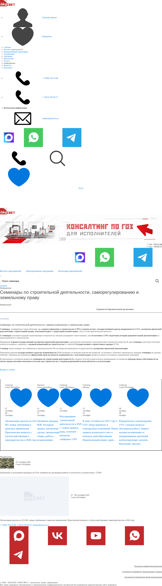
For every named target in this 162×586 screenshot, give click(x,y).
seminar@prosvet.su (50, 118)
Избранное (47, 36)
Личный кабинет (49, 17)
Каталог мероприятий (13, 49)
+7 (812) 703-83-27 (50, 97)
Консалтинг (9, 59)
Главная (7, 47)
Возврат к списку (7, 370)
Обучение (8, 56)
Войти (81, 188)
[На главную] (7, 3)
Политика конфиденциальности (148, 566)
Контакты (8, 68)
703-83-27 (158, 247)
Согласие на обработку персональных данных (142, 572)
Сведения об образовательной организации (115, 309)
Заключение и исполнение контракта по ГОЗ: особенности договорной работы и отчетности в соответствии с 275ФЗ (51, 473)
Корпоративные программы (16, 52)
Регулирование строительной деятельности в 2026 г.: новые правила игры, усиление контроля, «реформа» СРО (71, 428)
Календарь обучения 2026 (19, 376)
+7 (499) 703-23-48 (50, 78)
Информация (34, 309)
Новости (7, 65)
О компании (9, 54)
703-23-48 (158, 244)
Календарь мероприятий (70, 271)
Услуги (7, 61)
